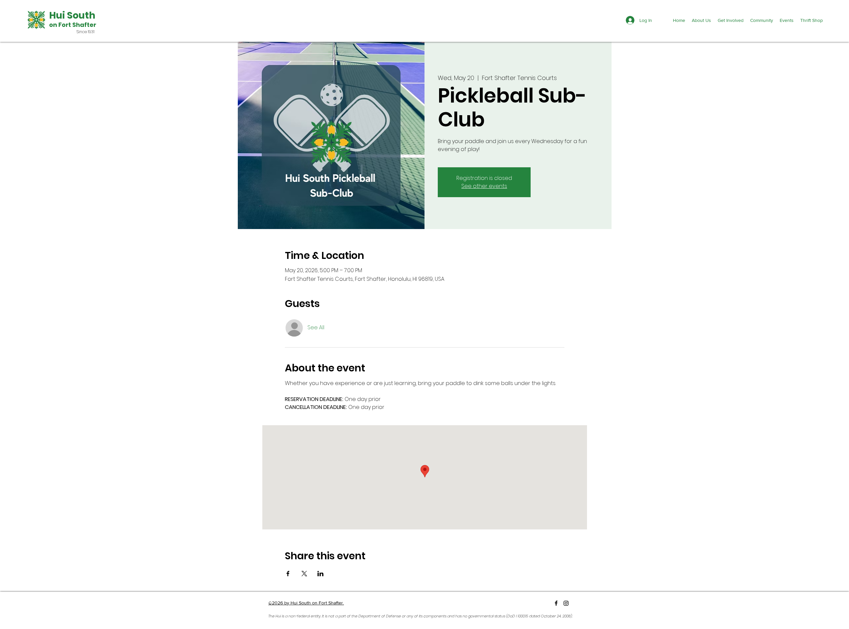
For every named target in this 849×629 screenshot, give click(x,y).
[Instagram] (566, 603)
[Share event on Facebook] (288, 573)
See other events (484, 186)
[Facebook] (556, 603)
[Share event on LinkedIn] (320, 573)
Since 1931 (86, 32)
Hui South (72, 15)
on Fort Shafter (72, 25)
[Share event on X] (304, 573)
